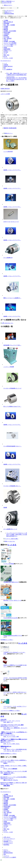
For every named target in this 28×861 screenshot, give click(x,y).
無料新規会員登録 (8, 852)
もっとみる (11, 545)
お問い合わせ (6, 837)
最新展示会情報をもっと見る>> (9, 753)
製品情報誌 (6, 844)
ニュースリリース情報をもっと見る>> (10, 710)
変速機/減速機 (13, 128)
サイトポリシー (7, 840)
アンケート (6, 855)
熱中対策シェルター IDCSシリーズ (12, 600)
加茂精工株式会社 (5, 88)
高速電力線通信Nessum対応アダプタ (12, 635)
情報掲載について (8, 841)
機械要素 (6, 128)
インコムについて (8, 843)
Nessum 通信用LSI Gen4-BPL (10, 617)
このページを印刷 (5, 93)
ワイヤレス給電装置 (8, 563)
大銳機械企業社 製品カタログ (11, 582)
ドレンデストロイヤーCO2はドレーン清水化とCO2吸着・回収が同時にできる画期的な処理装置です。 (16, 534)
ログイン (5, 849)
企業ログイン (6, 851)
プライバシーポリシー (9, 838)
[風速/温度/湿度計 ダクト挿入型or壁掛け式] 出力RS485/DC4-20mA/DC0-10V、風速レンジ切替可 (16, 79)
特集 (4, 854)
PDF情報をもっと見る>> (7, 639)
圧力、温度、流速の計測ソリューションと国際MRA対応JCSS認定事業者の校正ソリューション (16, 75)
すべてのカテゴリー (6, 60)
